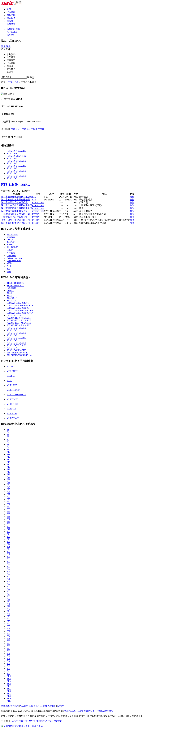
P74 (8, 611)
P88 (8, 646)
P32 (8, 506)
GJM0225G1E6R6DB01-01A (20, 313)
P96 (8, 666)
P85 (8, 638)
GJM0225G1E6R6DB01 (18, 308)
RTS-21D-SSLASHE (16, 345)
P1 (8, 429)
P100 (9, 676)
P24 (8, 487)
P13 (8, 459)
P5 (8, 439)
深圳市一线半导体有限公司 (14, 202)
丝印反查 (11, 18)
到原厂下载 (38, 129)
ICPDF (10, 244)
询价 (132, 196)
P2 (8, 432)
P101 (9, 678)
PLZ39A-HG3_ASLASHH (19, 318)
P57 (8, 569)
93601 (9, 293)
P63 (8, 584)
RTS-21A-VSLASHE (16, 151)
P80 (8, 626)
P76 (8, 616)
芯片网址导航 (13, 29)
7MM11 (10, 290)
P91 (8, 653)
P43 (8, 534)
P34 (8, 511)
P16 (8, 467)
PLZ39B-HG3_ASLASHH (19, 320)
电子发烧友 (12, 247)
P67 (8, 594)
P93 (8, 658)
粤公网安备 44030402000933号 (98, 711)
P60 (8, 576)
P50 (8, 551)
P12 (8, 457)
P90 (8, 651)
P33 (8, 509)
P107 (9, 693)
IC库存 (32, 706)
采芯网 (10, 250)
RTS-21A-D (12, 168)
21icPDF (11, 242)
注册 (8, 46)
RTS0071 (36, 214)
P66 (8, 591)
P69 (8, 599)
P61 (8, 579)
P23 (8, 484)
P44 (8, 536)
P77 (8, 619)
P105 (9, 688)
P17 (8, 469)
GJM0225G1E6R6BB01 (18, 303)
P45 (8, 539)
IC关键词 (24, 706)
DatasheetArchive (14, 258)
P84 (8, 636)
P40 (8, 526)
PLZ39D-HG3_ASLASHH (19, 325)
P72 (8, 606)
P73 (8, 609)
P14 (8, 462)
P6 (8, 442)
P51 (8, 554)
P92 (8, 656)
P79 (8, 624)
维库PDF (11, 253)
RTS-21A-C (12, 173)
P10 (8, 452)
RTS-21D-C (12, 178)
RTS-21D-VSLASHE (16, 350)
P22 (8, 482)
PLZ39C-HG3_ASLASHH (19, 323)
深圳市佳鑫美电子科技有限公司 (16, 205)
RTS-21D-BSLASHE (16, 176)
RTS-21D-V (12, 348)
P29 (8, 499)
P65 (8, 589)
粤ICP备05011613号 (73, 711)
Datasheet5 (11, 255)
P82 (8, 631)
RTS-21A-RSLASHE (16, 161)
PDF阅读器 (12, 32)
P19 (8, 474)
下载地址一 (16, 129)
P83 (8, 633)
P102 (9, 681)
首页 (9, 9)
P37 (8, 519)
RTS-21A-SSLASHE (16, 156)
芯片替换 (11, 24)
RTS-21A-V (12, 153)
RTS (34, 197)
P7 (8, 444)
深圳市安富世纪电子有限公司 (15, 199)
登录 (3, 46)
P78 (8, 621)
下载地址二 (27, 129)
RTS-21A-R (12, 163)
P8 (8, 447)
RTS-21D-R (12, 340)
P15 (8, 464)
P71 (8, 604)
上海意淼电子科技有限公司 (14, 217)
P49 (8, 549)
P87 (8, 643)
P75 (8, 614)
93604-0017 (12, 300)
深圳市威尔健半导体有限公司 (15, 223)
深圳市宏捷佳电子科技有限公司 (16, 196)
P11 (8, 454)
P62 (8, 581)
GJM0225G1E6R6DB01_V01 (20, 310)
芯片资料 (11, 15)
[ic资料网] (11, 4)
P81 (8, 628)
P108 (9, 696)
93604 (9, 295)
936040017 (12, 298)
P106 (9, 691)
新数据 (4, 706)
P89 (8, 648)
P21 (8, 479)
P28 (8, 497)
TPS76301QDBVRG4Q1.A (19, 355)
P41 (8, 529)
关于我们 (51, 706)
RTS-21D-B (13, 82)
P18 (8, 472)
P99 (8, 673)
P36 (8, 516)
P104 (9, 686)
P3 (8, 434)
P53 (8, 559)
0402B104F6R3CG (15, 283)
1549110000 (12, 288)
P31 (8, 504)
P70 (8, 601)
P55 (8, 564)
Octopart (10, 239)
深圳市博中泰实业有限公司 (14, 211)
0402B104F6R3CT (15, 285)
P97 (8, 668)
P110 (9, 701)
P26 (8, 492)
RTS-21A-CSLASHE (16, 171)
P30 (8, 502)
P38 (8, 521)
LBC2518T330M (14, 315)
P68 (8, 596)
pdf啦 (9, 263)
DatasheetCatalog (14, 260)
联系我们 (11, 35)
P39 (8, 524)
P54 (8, 561)
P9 (8, 449)
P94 (8, 661)
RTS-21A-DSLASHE (16, 166)
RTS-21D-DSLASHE (16, 338)
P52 (8, 556)
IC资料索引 (13, 706)
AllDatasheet (12, 234)
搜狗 (9, 271)
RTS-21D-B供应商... (15, 184)
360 (8, 269)
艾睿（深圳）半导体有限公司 (15, 220)
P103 (9, 683)
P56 (8, 566)
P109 (9, 698)
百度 (9, 266)
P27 (8, 494)
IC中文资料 (41, 706)
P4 (8, 437)
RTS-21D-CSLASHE (16, 333)
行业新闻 (11, 12)
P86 (8, 641)
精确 (29, 77)
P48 (8, 546)
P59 (8, 574)
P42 (8, 531)
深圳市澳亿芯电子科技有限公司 (16, 208)
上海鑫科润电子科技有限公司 (15, 214)
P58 (8, 571)
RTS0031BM (38, 202)
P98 (8, 671)
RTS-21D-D (12, 335)
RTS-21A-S (12, 158)
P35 (8, 514)
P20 (8, 477)
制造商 (10, 21)
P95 (8, 663)
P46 (8, 541)
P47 (8, 544)
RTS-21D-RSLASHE (16, 343)
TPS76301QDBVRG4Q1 (18, 353)
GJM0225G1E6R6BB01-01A (20, 305)
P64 (8, 586)
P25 (8, 489)
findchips (11, 237)
